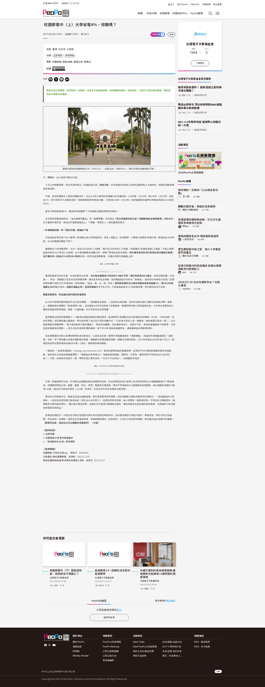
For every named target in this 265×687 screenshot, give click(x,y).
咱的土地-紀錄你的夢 (143, 651)
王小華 (185, 196)
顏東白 (87, 61)
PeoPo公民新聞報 (112, 641)
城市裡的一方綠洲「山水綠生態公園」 (198, 191)
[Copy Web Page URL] (67, 79)
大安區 (70, 49)
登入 (172, 4)
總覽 (140, 13)
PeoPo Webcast (111, 646)
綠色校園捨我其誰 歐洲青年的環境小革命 (63, 460)
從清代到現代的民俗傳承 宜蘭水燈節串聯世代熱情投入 (199, 267)
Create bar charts (125, 374)
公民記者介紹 (109, 655)
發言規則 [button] (170, 600)
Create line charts (116, 272)
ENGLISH (195, 4)
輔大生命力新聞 (190, 256)
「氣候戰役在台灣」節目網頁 (60, 441)
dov (184, 272)
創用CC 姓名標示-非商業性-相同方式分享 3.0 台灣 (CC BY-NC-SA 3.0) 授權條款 (59, 68)
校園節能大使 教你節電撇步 (59, 437)
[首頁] (56, 13)
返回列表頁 (109, 617)
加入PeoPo (182, 4)
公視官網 (206, 4)
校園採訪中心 (180, 13)
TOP (218, 671)
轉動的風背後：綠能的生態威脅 (196, 206)
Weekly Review (81, 655)
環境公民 (78, 61)
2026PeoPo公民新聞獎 (190, 172)
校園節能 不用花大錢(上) (55, 452)
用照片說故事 (139, 655)
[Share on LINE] (61, 79)
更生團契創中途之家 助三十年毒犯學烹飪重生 (199, 250)
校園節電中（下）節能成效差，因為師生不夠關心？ (66, 571)
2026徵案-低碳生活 (172, 641)
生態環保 (58, 55)
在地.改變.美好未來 (172, 651)
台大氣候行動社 (79, 218)
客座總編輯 (108, 660)
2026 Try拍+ (139, 641)
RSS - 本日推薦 (202, 646)
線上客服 (217, 4)
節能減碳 (67, 61)
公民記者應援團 (111, 651)
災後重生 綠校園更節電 (54, 456)
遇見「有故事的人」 (172, 655)
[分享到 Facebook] (50, 79)
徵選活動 (104, 184)
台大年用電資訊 (102, 272)
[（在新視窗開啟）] (109, 136)
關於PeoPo (78, 641)
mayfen (186, 289)
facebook (45, 645)
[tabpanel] (109, 610)
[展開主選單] (217, 13)
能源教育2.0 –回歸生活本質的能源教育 (112, 571)
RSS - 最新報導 (202, 641)
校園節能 (57, 61)
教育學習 (70, 55)
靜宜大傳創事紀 (190, 210)
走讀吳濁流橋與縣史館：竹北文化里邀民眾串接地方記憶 (199, 221)
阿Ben (185, 226)
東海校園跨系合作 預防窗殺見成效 (198, 236)
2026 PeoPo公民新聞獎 (145, 646)
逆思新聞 (98, 218)
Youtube (54, 645)
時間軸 (76, 651)
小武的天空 (188, 239)
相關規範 (77, 646)
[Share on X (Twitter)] (56, 79)
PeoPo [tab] (99, 600)
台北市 (61, 49)
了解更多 (199, 63)
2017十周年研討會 (171, 646)
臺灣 (54, 49)
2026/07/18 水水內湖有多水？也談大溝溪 (199, 283)
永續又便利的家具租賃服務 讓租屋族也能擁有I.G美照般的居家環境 (158, 573)
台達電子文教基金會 (59, 578)
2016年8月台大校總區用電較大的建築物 (102, 374)
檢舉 (171, 34)
